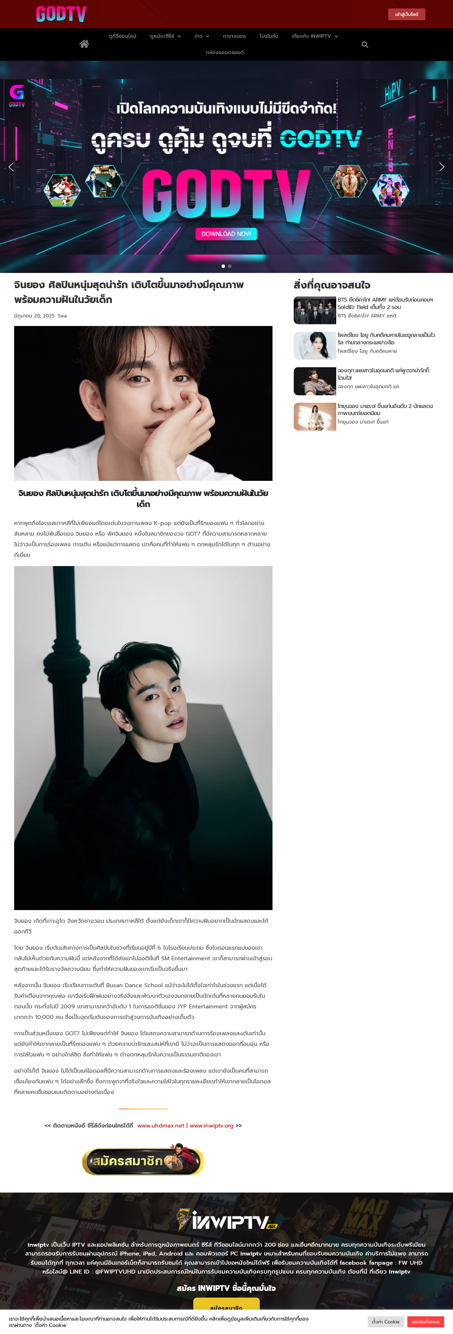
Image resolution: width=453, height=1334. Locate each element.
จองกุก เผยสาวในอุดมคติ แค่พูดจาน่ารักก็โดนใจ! (383, 374)
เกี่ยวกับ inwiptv (311, 36)
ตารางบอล (234, 36)
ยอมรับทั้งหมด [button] (426, 1321)
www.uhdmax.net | (163, 1126)
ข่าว (198, 36)
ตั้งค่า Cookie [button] (386, 1321)
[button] (365, 44)
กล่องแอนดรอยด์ (225, 52)
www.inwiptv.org (213, 1126)
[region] (226, 167)
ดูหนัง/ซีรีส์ (162, 36)
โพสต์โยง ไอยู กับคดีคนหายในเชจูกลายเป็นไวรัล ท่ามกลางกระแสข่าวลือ (386, 339)
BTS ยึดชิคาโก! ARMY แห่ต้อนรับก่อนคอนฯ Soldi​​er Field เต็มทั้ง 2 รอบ (385, 303)
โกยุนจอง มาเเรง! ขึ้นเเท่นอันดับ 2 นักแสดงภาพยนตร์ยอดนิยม (385, 410)
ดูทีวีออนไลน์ (122, 36)
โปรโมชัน (269, 36)
